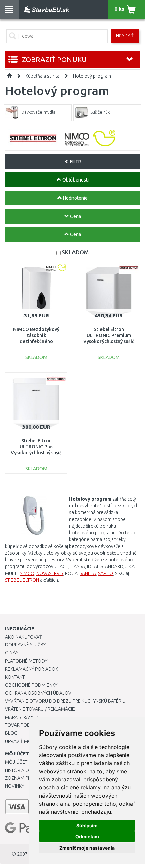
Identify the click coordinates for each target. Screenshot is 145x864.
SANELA (88, 573)
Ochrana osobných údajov (38, 693)
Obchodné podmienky (31, 685)
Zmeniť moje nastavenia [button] (87, 848)
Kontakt (15, 677)
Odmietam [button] (87, 836)
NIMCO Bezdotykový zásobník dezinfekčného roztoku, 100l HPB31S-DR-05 (36, 342)
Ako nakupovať (23, 637)
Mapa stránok (21, 717)
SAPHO (105, 573)
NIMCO (27, 573)
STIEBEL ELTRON (22, 580)
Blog (11, 733)
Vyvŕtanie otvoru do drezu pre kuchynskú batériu (65, 701)
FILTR (75, 161)
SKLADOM (75, 252)
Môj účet (16, 762)
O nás (11, 653)
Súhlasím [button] (87, 825)
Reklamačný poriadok (31, 669)
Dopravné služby (25, 644)
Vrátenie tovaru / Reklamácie (40, 709)
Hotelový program (92, 76)
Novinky (14, 786)
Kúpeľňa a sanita (42, 76)
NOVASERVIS (49, 573)
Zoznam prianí (22, 778)
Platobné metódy (26, 661)
